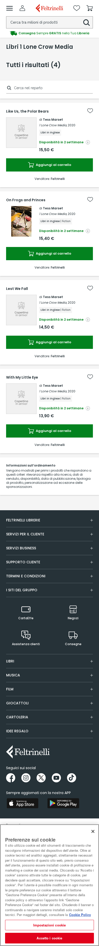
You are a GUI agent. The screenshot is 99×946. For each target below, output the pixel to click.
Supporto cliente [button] (23, 562)
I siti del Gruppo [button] (21, 590)
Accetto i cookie (49, 938)
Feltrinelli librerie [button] (23, 520)
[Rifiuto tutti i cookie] (92, 831)
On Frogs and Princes (25, 200)
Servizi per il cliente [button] (25, 534)
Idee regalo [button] (17, 731)
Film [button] (9, 689)
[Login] (22, 8)
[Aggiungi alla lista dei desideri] (90, 111)
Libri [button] (10, 661)
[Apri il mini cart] (89, 8)
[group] (49, 33)
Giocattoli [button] (17, 703)
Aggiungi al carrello (53, 164)
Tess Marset (53, 119)
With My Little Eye (22, 377)
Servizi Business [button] (21, 548)
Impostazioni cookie (49, 925)
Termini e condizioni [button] (25, 576)
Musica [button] (13, 675)
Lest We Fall (17, 288)
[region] (49, 885)
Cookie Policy (80, 914)
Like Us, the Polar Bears (27, 111)
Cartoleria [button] (17, 717)
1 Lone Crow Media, (53, 125)
